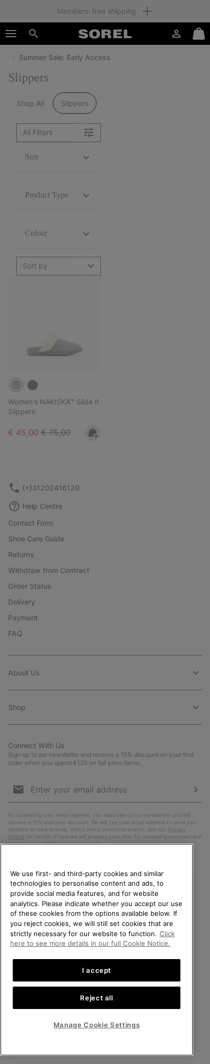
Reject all (96, 998)
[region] (96, 949)
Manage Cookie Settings (97, 1025)
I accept (96, 970)
